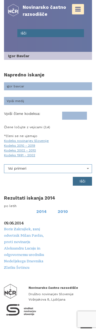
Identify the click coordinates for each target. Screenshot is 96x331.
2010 (63, 211)
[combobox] (48, 168)
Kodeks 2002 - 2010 (20, 150)
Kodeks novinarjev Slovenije (26, 141)
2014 (41, 211)
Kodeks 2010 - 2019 (19, 145)
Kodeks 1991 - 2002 (19, 155)
